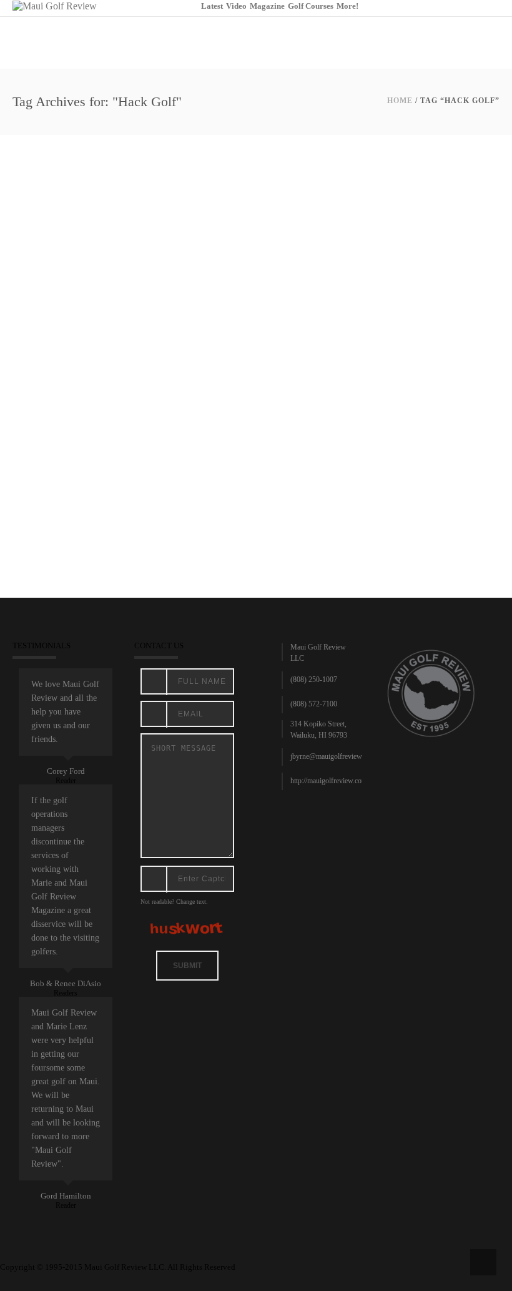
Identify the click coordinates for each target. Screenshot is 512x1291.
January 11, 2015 (43, 471)
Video (236, 6)
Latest (212, 6)
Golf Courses (310, 6)
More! (347, 6)
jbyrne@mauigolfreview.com (333, 756)
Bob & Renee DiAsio (65, 983)
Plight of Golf (53, 455)
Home (400, 100)
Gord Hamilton (66, 1195)
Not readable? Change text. (174, 901)
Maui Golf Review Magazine (115, 471)
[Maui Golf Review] (54, 5)
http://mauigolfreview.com (328, 780)
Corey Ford (66, 771)
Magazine (267, 6)
